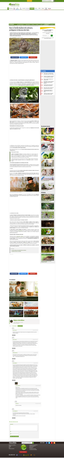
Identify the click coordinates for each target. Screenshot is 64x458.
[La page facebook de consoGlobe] (46, 443)
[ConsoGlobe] (14, 4)
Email (10, 433)
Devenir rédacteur (16, 323)
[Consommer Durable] (26, 455)
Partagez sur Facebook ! (15, 57)
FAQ (9, 447)
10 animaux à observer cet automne (16, 251)
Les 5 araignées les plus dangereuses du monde (47, 227)
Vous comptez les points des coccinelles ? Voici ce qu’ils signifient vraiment (47, 236)
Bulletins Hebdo (28, 24)
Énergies (43, 8)
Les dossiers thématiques (32, 448)
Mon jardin (24, 8)
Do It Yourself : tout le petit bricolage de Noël (47, 175)
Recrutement (31, 447)
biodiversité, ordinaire (20, 236)
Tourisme (36, 8)
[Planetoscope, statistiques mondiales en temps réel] (19, 455)
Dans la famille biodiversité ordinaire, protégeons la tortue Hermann (46, 201)
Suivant (10, 43)
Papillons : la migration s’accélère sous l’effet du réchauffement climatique (47, 219)
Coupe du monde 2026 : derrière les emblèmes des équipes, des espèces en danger (47, 244)
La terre (41, 24)
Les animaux (46, 24)
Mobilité (39, 8)
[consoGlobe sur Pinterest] (52, 443)
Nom (10, 431)
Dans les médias (31, 446)
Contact (10, 446)
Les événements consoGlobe (33, 449)
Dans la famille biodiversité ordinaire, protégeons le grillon (46, 261)
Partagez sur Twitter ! (24, 57)
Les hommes (51, 24)
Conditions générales (11, 448)
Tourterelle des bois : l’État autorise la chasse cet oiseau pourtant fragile (47, 210)
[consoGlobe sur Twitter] (49, 443)
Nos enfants (27, 8)
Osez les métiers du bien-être (45, 180)
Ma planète (32, 8)
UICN (29, 158)
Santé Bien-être (17, 8)
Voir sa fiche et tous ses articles (18, 322)
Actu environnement (21, 24)
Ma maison (21, 8)
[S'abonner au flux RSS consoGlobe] (54, 443)
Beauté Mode (14, 8)
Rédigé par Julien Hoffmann (18, 320)
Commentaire (11, 424)
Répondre (14, 335)
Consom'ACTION (46, 8)
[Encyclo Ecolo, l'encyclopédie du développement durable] (33, 455)
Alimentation (11, 8)
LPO (25, 243)
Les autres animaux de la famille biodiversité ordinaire (19, 250)
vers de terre (20, 230)
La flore (37, 24)
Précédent (38, 43)
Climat (33, 24)
